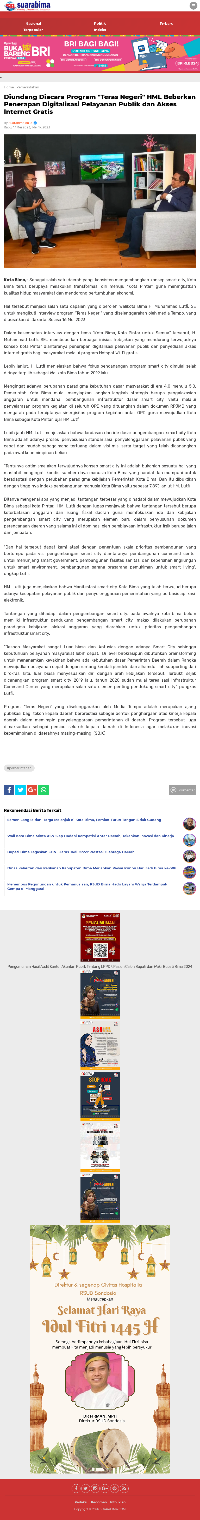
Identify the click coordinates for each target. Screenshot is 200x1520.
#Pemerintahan (19, 768)
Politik (100, 23)
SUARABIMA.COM (113, 1509)
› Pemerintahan (27, 87)
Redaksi (81, 1502)
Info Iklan (118, 1502)
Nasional (33, 23)
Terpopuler (33, 30)
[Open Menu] (193, 6)
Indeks (100, 30)
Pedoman (99, 1502)
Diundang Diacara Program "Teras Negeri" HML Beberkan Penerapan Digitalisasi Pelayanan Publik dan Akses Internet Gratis (100, 104)
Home (9, 87)
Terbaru (166, 23)
